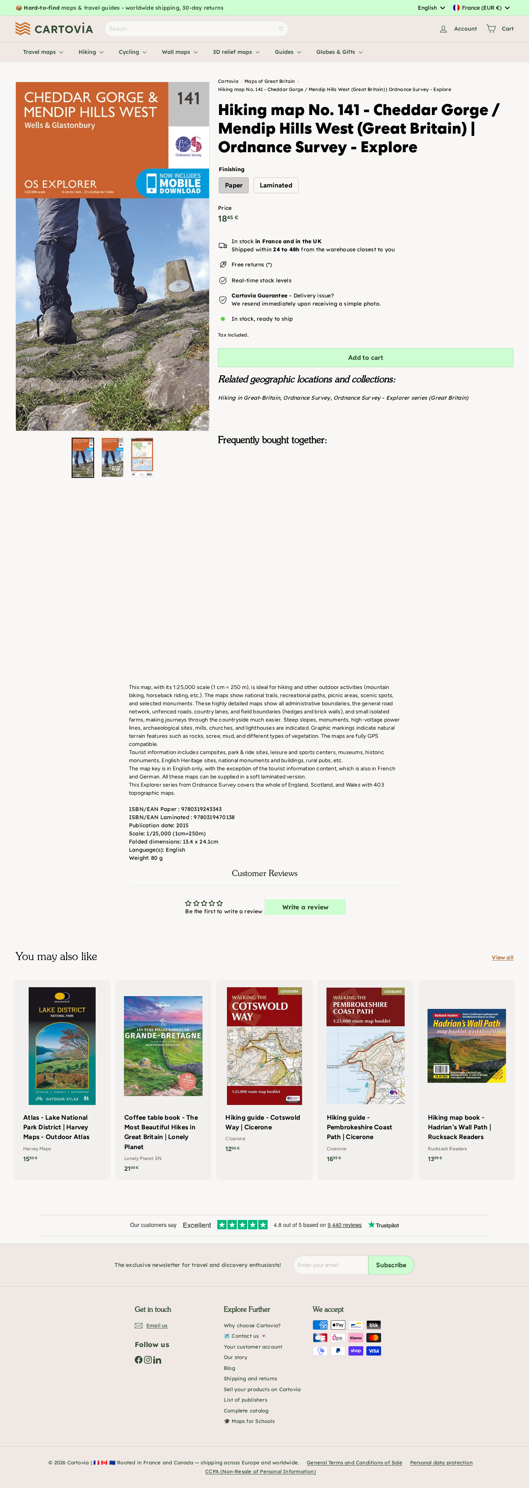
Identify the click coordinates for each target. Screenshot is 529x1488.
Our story (235, 1357)
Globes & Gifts (336, 51)
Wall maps (177, 51)
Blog (229, 1368)
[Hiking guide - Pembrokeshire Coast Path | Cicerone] (365, 1075)
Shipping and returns (250, 1378)
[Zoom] (112, 256)
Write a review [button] (305, 907)
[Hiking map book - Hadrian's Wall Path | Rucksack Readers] (467, 1075)
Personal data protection (441, 1462)
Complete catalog (246, 1410)
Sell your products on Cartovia (262, 1389)
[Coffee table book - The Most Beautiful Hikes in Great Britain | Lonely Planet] (163, 1080)
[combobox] (431, 7)
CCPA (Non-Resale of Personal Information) (260, 1471)
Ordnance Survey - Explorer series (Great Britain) (400, 397)
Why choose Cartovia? (252, 1325)
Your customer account (253, 1347)
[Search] (281, 29)
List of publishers (245, 1400)
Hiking (88, 51)
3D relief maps (233, 51)
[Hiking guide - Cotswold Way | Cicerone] (264, 1070)
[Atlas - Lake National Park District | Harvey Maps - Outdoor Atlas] (62, 1075)
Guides (285, 51)
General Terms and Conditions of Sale (354, 1462)
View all (503, 957)
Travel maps (40, 51)
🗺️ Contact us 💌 (245, 1336)
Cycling (130, 51)
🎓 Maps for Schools (249, 1421)
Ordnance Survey (306, 397)
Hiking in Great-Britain (249, 397)
